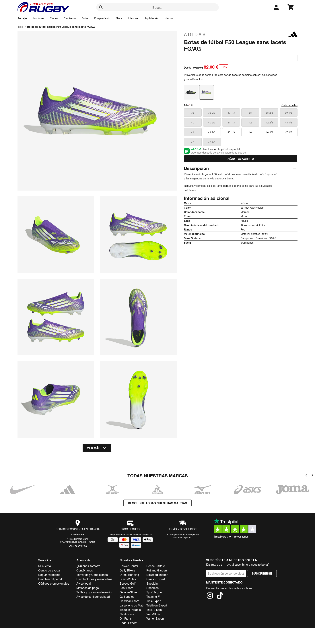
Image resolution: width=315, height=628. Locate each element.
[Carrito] (291, 7)
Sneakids (152, 588)
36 (192, 112)
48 (192, 142)
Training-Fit (153, 596)
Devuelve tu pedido (182, 537)
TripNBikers (154, 610)
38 (250, 112)
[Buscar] (101, 7)
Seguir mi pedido (49, 575)
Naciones (38, 18)
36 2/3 (211, 112)
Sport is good (155, 592)
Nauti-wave (127, 614)
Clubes (54, 18)
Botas (85, 18)
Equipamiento (102, 18)
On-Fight (125, 618)
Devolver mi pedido (50, 579)
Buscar (157, 7)
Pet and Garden (156, 570)
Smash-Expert (155, 579)
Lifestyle (133, 18)
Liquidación (151, 18)
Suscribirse (262, 573)
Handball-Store (129, 601)
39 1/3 (288, 112)
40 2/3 (211, 122)
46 (250, 132)
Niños (119, 18)
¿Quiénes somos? (88, 566)
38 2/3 (269, 112)
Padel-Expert (128, 623)
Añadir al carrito (241, 158)
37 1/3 (231, 112)
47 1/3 (288, 132)
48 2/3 (211, 142)
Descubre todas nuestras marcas (157, 503)
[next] (312, 476)
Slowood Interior (157, 575)
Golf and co (127, 596)
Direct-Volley (128, 579)
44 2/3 (211, 132)
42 (250, 122)
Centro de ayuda (49, 570)
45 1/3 (231, 132)
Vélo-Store (153, 614)
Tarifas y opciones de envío (94, 592)
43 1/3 (288, 122)
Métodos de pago (87, 588)
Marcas (168, 18)
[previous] (306, 476)
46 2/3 (269, 132)
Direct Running (129, 575)
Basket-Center (129, 566)
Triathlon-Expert (156, 605)
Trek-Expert (153, 601)
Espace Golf (127, 583)
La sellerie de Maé (131, 605)
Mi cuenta (44, 566)
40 (192, 122)
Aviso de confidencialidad (93, 596)
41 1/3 (231, 122)
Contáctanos (77, 534)
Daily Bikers (127, 570)
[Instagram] (209, 596)
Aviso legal (83, 583)
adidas (195, 34)
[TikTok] (220, 596)
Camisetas (70, 18)
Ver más (93, 448)
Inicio (21, 26)
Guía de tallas (289, 105)
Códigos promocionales (53, 583)
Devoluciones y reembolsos (94, 579)
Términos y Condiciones (92, 575)
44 (192, 132)
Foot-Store (126, 588)
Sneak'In (152, 583)
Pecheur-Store (155, 566)
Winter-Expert (155, 618)
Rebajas (23, 18)
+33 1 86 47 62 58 (78, 546)
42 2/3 (269, 122)
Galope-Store (128, 592)
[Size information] (192, 105)
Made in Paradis (130, 610)
